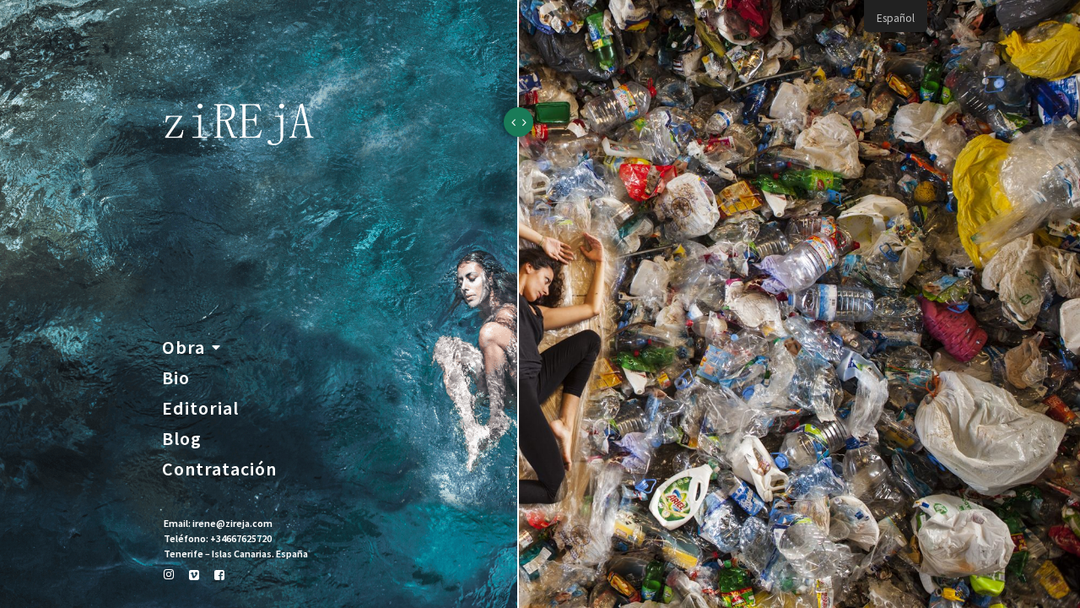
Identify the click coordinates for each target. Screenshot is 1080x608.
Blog (182, 438)
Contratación (185, 468)
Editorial (185, 408)
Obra (183, 347)
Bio (176, 377)
